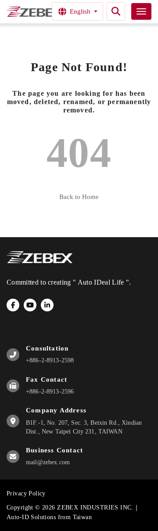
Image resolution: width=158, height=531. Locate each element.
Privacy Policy (26, 493)
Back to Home (79, 196)
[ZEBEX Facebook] (13, 305)
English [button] (80, 11)
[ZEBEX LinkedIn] (47, 305)
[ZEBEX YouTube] (30, 305)
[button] (116, 11)
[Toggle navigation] (141, 11)
